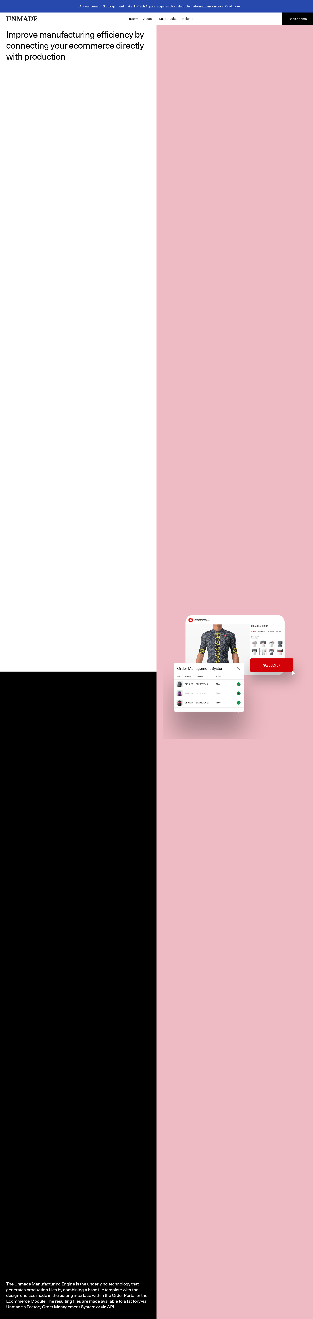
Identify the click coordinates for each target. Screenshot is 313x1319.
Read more (232, 6)
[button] (149, 19)
